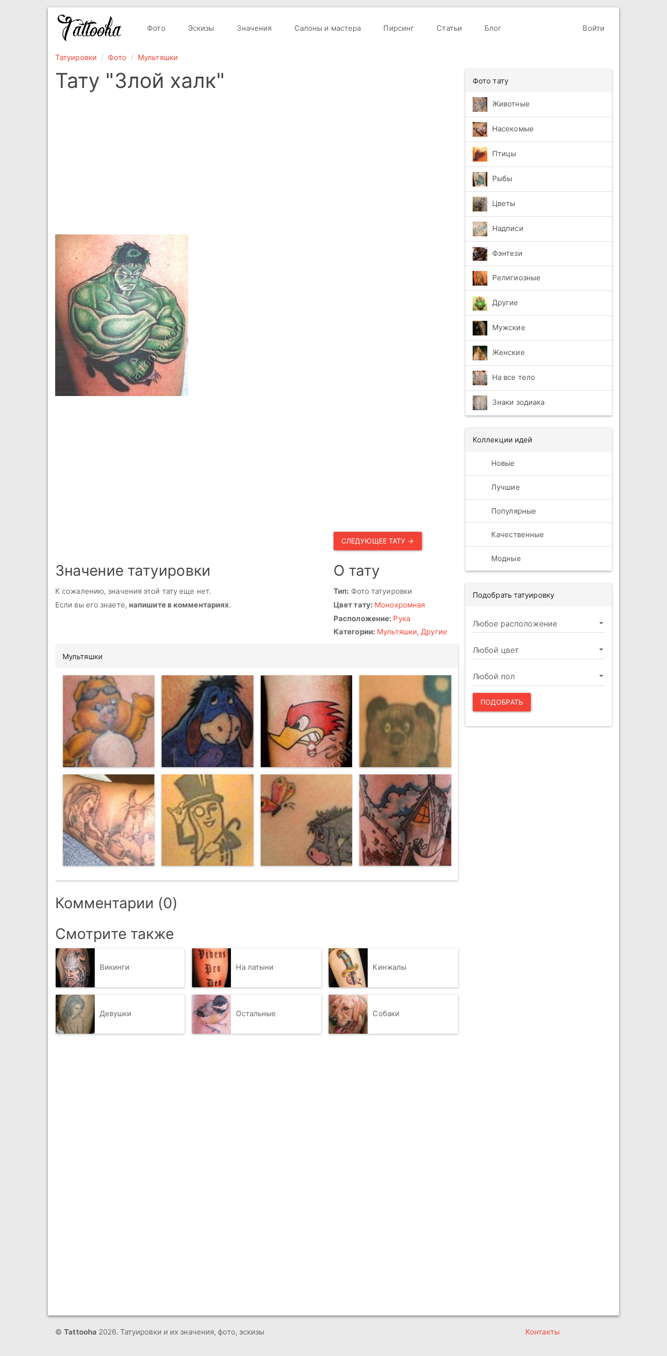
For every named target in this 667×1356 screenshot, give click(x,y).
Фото (155, 28)
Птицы (504, 153)
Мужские (508, 328)
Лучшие (504, 487)
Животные (511, 103)
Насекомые (513, 128)
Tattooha (90, 27)
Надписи (507, 228)
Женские (508, 352)
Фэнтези (507, 253)
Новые (502, 463)
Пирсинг (397, 28)
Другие (434, 631)
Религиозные (516, 278)
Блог (492, 28)
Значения (253, 28)
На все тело (513, 377)
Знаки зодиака (518, 402)
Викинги (115, 967)
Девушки (116, 1013)
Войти (592, 28)
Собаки (386, 1013)
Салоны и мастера (326, 28)
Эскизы (200, 28)
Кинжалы (389, 967)
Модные (505, 558)
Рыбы (502, 178)
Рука (401, 618)
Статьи (448, 28)
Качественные (516, 534)
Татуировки (76, 57)
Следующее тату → (377, 541)
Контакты (542, 1331)
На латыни (254, 967)
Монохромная (400, 604)
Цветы (504, 203)
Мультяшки (158, 57)
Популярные (512, 511)
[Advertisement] (329, 166)
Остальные (256, 1013)
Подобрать (501, 702)
